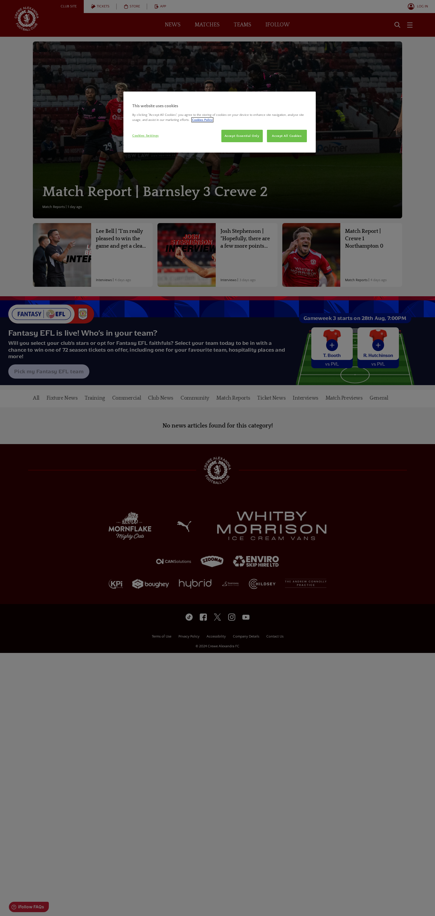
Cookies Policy (202, 120)
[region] (219, 122)
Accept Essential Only (242, 136)
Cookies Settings (145, 135)
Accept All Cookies (287, 136)
